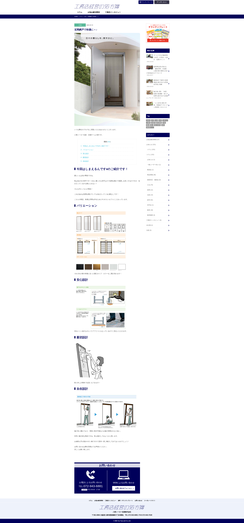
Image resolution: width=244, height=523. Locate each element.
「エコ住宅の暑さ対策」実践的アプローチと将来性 (161, 105)
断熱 (148, 125)
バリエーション (87, 150)
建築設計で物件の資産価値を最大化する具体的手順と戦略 (157, 83)
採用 (150, 190)
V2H (156, 120)
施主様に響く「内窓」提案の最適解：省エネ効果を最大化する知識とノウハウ (157, 95)
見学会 (150, 205)
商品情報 (151, 175)
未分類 (149, 225)
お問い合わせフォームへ (123, 488)
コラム (79, 12)
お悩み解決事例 (94, 12)
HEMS (148, 120)
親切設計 (85, 157)
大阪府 (153, 122)
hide (109, 141)
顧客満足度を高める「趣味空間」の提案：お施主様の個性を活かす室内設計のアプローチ (157, 71)
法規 (150, 195)
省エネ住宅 (157, 125)
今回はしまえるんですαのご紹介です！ (95, 146)
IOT (152, 120)
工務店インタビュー (113, 12)
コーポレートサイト (149, 500)
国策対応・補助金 (154, 180)
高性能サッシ (150, 127)
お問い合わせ (163, 2)
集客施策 (151, 215)
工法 (150, 185)
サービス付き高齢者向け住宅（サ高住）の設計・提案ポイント (157, 58)
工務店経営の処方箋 (99, 7)
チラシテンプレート (146, 2)
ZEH (160, 120)
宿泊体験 (159, 122)
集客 (163, 125)
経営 (150, 200)
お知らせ (165, 120)
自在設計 (85, 161)
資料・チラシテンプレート (125, 500)
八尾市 (148, 122)
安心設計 (85, 153)
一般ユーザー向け (154, 164)
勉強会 (150, 169)
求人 (151, 125)
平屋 (164, 122)
